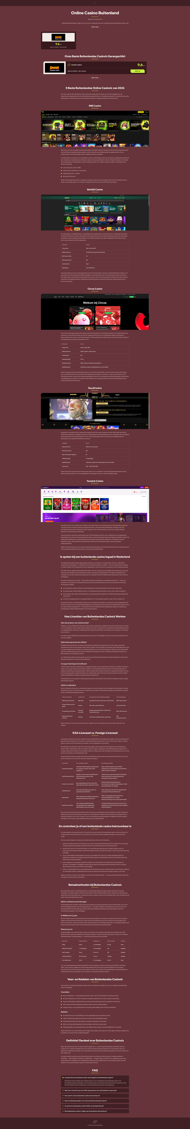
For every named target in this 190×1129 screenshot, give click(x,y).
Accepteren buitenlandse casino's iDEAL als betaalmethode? (84, 1106)
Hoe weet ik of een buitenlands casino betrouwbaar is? (82, 1095)
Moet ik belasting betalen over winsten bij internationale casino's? (86, 1101)
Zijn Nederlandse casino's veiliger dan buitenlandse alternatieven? (86, 1111)
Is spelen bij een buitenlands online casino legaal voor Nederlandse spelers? (89, 1077)
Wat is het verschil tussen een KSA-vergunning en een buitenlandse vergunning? (91, 1090)
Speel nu (137, 71)
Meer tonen (95, 27)
